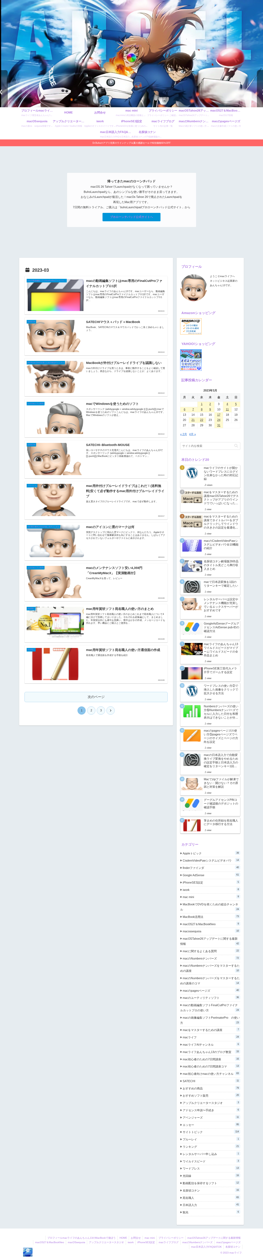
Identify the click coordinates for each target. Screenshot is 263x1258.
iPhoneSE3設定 (146, 1242)
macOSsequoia (76, 1242)
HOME (123, 1237)
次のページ (96, 697)
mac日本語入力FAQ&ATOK (206, 1246)
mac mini (150, 1237)
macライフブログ (169, 1242)
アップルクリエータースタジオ (106, 1242)
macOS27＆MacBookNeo (49, 1242)
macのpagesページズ (228, 1242)
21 (193, 419)
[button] (236, 446)
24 (218, 419)
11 (227, 409)
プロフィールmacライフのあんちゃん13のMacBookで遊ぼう (81, 1237)
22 (201, 419)
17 (218, 414)
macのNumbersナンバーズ (197, 1242)
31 (218, 425)
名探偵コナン (232, 1246)
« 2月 (183, 434)
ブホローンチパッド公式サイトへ (131, 216)
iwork (131, 1242)
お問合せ (136, 1237)
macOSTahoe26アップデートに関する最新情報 (214, 1237)
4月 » (192, 434)
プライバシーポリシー (171, 1237)
